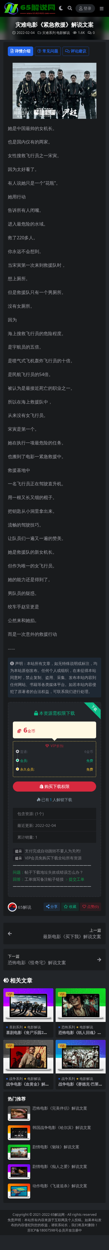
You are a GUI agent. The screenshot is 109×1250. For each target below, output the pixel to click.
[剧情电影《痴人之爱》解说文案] (19, 1171)
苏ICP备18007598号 (42, 1230)
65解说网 (58, 1214)
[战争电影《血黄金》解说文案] (28, 1056)
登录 (87, 8)
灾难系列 (49, 32)
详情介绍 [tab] (22, 51)
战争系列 (16, 1078)
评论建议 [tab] (78, 51)
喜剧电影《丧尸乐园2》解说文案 (27, 1035)
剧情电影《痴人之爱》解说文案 (59, 1166)
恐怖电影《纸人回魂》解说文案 (79, 1035)
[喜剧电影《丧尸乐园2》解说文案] (28, 1005)
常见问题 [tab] (50, 51)
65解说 (24, 907)
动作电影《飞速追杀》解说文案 (59, 1185)
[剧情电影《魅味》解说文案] (19, 1152)
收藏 (72, 907)
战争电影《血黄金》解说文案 (27, 1086)
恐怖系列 (68, 1027)
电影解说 (63, 32)
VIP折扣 (57, 745)
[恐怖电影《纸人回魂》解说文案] (81, 1005)
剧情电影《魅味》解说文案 (55, 1146)
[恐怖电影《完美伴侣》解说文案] (19, 1113)
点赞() (93, 907)
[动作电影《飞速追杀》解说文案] (19, 1191)
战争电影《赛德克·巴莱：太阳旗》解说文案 (80, 1086)
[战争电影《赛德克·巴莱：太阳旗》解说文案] (81, 1056)
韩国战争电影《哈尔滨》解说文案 (61, 1127)
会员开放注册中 (70, 1230)
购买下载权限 (57, 786)
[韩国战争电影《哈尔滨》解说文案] (19, 1132)
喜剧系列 (16, 1027)
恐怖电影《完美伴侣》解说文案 (59, 1108)
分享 (54, 907)
